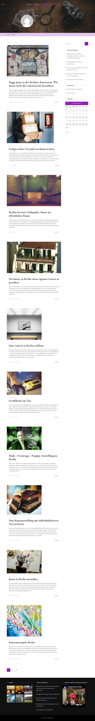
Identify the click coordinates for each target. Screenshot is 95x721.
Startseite (29, 4)
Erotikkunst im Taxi (20, 400)
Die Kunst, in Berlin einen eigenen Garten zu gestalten (47, 705)
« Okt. (67, 132)
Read (56, 102)
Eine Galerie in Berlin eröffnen (26, 345)
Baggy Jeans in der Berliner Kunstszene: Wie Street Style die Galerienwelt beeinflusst (76, 56)
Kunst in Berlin (13, 79)
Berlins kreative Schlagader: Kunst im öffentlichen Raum (46, 699)
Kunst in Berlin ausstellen (23, 579)
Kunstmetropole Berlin (22, 642)
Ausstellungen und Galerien (75, 89)
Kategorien (37, 4)
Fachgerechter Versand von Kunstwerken (31, 149)
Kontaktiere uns (68, 4)
